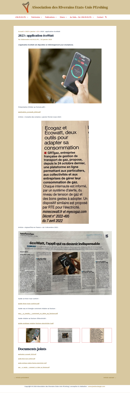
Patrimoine (35, 17)
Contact (100, 17)
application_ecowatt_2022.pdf (29, 112)
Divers (62, 17)
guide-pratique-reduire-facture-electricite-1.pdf (36, 323)
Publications (50, 17)
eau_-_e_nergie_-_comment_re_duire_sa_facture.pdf (38, 313)
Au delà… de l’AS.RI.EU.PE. (81, 17)
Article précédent (21, 377)
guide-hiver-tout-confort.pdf (28, 303)
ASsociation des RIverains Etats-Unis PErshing (70, 7)
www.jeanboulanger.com (96, 386)
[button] (27, 17)
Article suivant (110, 377)
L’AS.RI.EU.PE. (20, 17)
